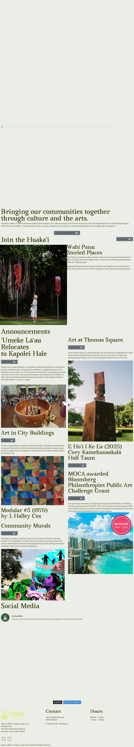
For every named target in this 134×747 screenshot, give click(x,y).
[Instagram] (3, 738)
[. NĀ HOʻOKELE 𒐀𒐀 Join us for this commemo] (22, 636)
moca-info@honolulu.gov (55, 717)
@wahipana (63, 724)
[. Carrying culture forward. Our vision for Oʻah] (111, 636)
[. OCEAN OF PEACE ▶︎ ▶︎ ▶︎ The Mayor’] (111, 687)
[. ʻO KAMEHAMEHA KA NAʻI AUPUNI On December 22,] (67, 687)
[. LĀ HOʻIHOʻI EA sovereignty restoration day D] (67, 636)
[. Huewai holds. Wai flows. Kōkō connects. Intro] (22, 661)
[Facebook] (9, 738)
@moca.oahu (53, 724)
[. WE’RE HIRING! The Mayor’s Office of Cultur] (111, 661)
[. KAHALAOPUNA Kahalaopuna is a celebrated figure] (22, 687)
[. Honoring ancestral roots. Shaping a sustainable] (67, 661)
